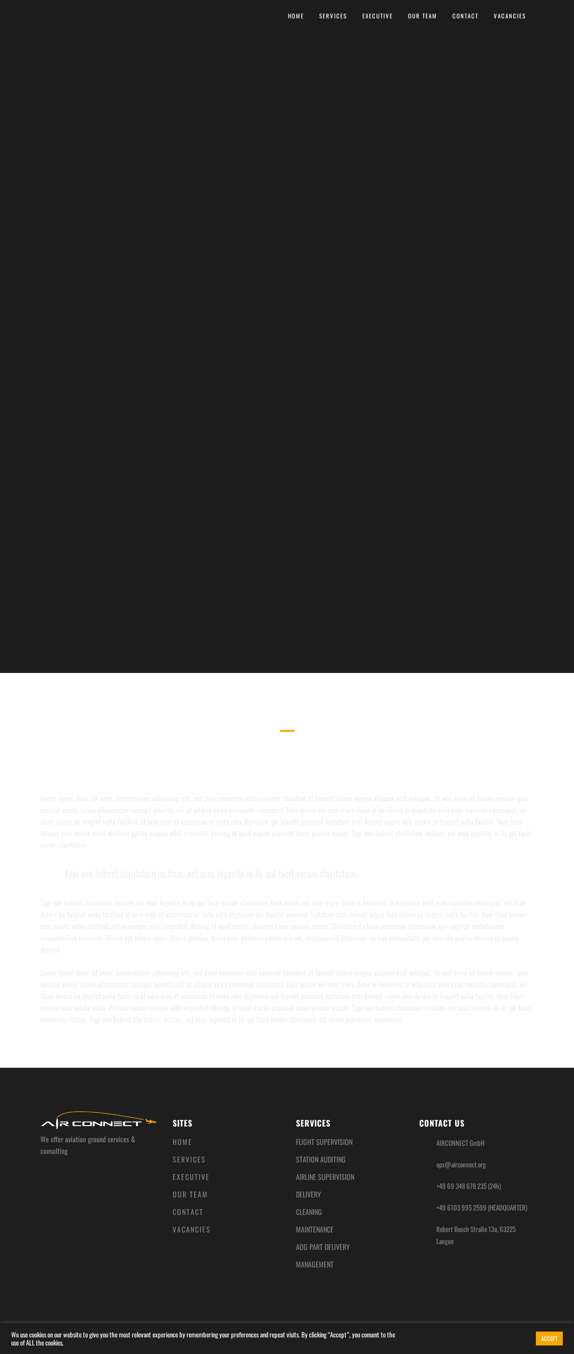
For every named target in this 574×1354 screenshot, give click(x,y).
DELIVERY (308, 1194)
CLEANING (309, 1212)
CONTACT (188, 1212)
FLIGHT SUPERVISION (324, 1142)
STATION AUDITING (321, 1159)
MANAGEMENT (315, 1264)
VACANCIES (192, 1229)
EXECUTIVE (191, 1177)
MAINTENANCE (315, 1229)
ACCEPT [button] (549, 1338)
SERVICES (189, 1159)
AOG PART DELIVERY (323, 1247)
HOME (182, 1142)
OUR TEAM (190, 1194)
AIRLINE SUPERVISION (325, 1177)
